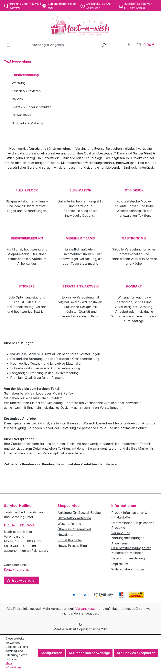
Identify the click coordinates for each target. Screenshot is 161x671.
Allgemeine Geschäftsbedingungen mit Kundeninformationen (131, 548)
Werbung (19, 83)
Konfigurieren (51, 653)
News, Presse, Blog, (73, 546)
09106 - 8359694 (19, 525)
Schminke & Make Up (28, 123)
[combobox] (64, 45)
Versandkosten (86, 609)
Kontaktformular (16, 569)
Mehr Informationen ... (15, 665)
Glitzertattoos (22, 115)
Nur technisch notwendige (89, 653)
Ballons (17, 99)
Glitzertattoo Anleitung (74, 518)
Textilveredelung (25, 75)
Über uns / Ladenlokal (74, 529)
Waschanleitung (69, 524)
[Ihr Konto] (129, 45)
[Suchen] (103, 45)
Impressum (119, 564)
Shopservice (69, 506)
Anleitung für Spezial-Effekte (79, 513)
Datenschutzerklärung (128, 558)
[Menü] (8, 45)
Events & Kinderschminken (31, 107)
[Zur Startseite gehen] (80, 26)
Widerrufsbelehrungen (128, 569)
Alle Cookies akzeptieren (136, 653)
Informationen (123, 506)
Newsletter (66, 535)
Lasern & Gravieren (26, 91)
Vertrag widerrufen (21, 580)
